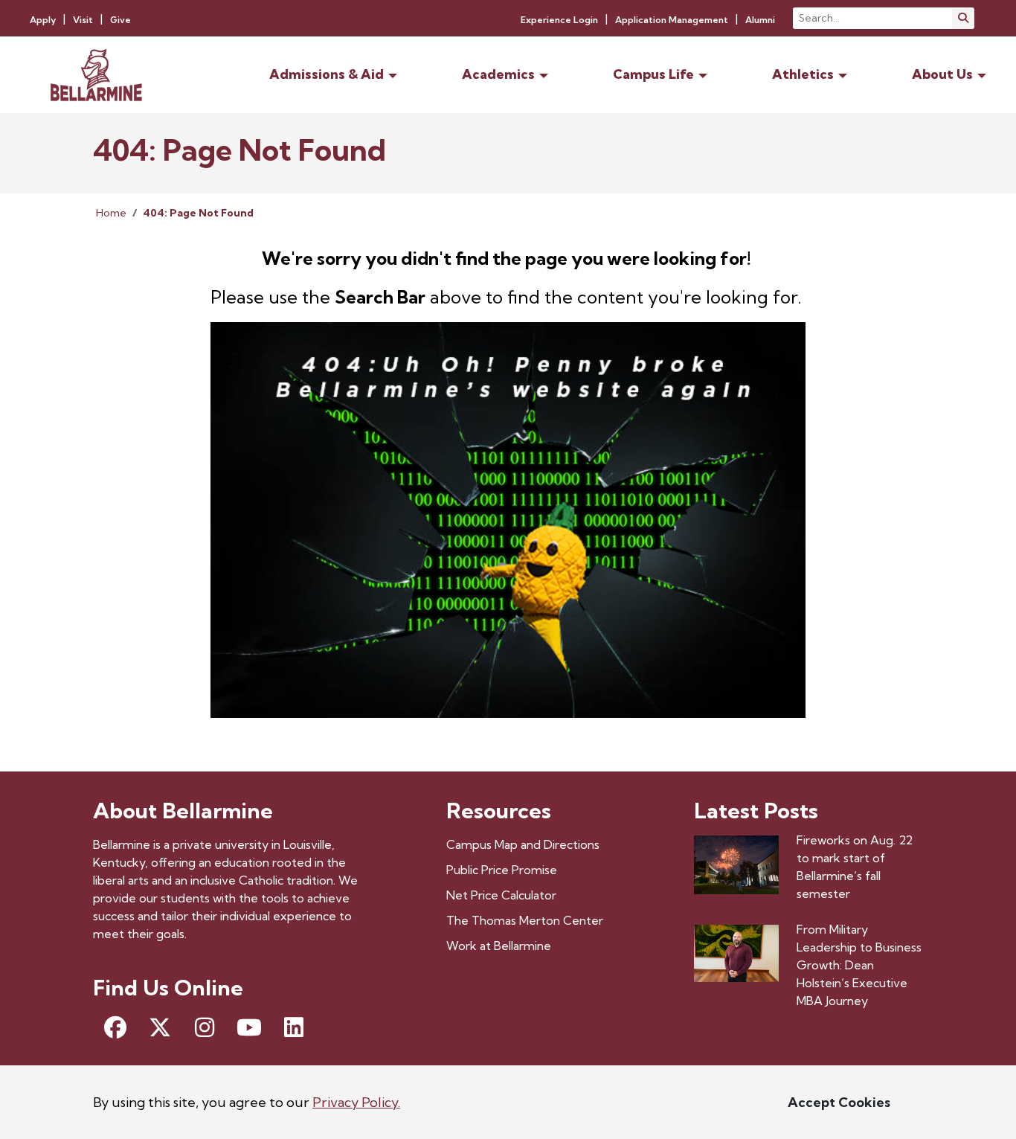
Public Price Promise (501, 869)
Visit (83, 19)
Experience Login (559, 19)
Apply (43, 19)
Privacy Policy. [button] (356, 1102)
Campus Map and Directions (522, 844)
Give (120, 19)
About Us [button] (942, 74)
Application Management (671, 19)
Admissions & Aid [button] (326, 74)
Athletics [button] (803, 74)
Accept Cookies (839, 1102)
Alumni (760, 19)
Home (111, 212)
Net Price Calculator (501, 895)
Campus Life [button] (653, 74)
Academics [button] (498, 74)
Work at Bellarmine (498, 945)
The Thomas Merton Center (524, 920)
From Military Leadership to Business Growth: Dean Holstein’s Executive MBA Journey (859, 965)
